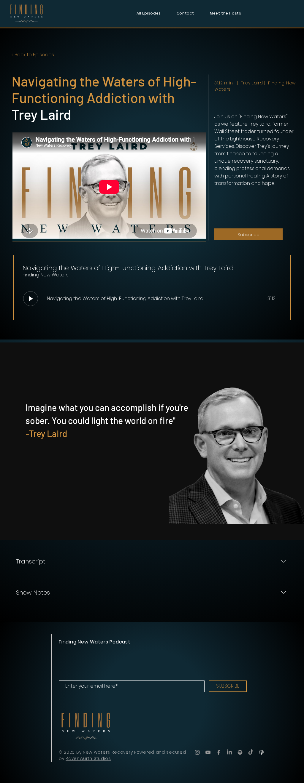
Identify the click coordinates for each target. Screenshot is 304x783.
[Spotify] (240, 752)
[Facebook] (219, 752)
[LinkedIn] (229, 752)
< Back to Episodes (33, 54)
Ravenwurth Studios (88, 758)
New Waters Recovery (108, 752)
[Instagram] (197, 752)
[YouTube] (208, 752)
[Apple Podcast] (261, 752)
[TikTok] (251, 752)
